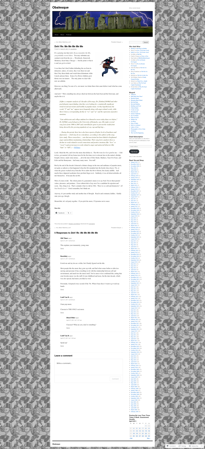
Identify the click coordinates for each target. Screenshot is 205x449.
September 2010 (135, 352)
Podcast (68, 35)
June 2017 (133, 200)
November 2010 (135, 348)
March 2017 (134, 202)
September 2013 (135, 283)
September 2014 (135, 260)
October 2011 (134, 327)
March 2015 (134, 248)
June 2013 (133, 289)
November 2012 (135, 302)
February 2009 (134, 388)
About (62, 35)
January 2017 (134, 206)
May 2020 (133, 168)
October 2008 (134, 396)
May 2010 (133, 360)
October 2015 (134, 235)
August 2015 (134, 239)
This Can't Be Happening (137, 133)
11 (134, 431)
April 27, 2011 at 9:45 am (67, 259)
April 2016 (133, 223)
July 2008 (133, 402)
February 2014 (134, 273)
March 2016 (134, 225)
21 (143, 433)
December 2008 (135, 392)
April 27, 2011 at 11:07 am (74, 320)
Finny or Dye (144, 56)
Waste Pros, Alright (142, 81)
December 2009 (135, 369)
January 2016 (134, 229)
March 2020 (134, 172)
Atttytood (133, 94)
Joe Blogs (133, 121)
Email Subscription (136, 137)
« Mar (131, 438)
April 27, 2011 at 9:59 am (67, 300)
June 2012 (133, 312)
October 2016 (134, 212)
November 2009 (135, 371)
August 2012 (134, 308)
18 (134, 433)
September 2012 (135, 306)
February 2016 (134, 227)
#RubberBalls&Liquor (144, 58)
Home (56, 35)
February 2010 (134, 365)
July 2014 (133, 264)
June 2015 (133, 243)
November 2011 (135, 325)
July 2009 (133, 379)
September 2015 (135, 237)
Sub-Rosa (133, 131)
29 (146, 436)
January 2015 (134, 252)
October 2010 (134, 350)
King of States (134, 123)
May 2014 (133, 268)
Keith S (133, 52)
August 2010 (134, 354)
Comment (115, 379)
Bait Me (139, 54)
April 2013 (133, 292)
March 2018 (134, 185)
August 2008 (134, 400)
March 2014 (134, 271)
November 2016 (135, 210)
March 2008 (134, 409)
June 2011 (133, 335)
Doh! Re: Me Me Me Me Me (68, 46)
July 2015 (133, 241)
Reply (62, 248)
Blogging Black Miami (136, 100)
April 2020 (133, 170)
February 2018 (134, 187)
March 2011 (134, 340)
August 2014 (134, 262)
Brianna (133, 48)
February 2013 (134, 296)
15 (146, 431)
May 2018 (133, 183)
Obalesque (60, 7)
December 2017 (135, 191)
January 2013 (134, 298)
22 (146, 433)
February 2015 (134, 250)
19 (137, 433)
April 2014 (133, 269)
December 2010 (135, 346)
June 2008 (133, 404)
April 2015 (133, 246)
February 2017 (134, 204)
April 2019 (133, 174)
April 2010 (133, 361)
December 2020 (135, 164)
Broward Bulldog (135, 104)
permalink (92, 224)
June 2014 (133, 266)
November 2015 (135, 233)
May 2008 (133, 406)
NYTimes (77, 147)
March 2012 (134, 317)
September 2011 (135, 329)
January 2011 (134, 344)
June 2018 (133, 181)
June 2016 (133, 220)
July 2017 (133, 198)
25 (134, 436)
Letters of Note (134, 127)
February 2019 (134, 175)
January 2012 (134, 321)
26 (137, 436)
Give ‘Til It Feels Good (143, 50)
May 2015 (133, 244)
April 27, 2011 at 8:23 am (67, 241)
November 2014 (135, 256)
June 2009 (133, 381)
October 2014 (134, 258)
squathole (74, 49)
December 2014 (135, 254)
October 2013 (134, 281)
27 (140, 436)
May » (149, 438)
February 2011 (134, 342)
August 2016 (134, 216)
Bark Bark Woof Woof (136, 96)
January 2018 (134, 189)
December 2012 (135, 300)
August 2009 (134, 377)
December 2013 (135, 277)
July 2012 (133, 310)
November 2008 (135, 394)
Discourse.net (134, 112)
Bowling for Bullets (142, 48)
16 (149, 431)
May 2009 (133, 383)
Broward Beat (134, 102)
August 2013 (134, 285)
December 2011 (135, 323)
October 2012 (134, 304)
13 (140, 431)
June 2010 (133, 358)
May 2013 (133, 291)
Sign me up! (134, 151)
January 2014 (134, 275)
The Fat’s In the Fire (142, 75)
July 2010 (133, 356)
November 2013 (135, 279)
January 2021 (134, 162)
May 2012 (133, 314)
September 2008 (135, 398)
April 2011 (133, 338)
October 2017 (134, 193)
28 (143, 436)
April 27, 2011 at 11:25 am (68, 338)
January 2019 (134, 177)
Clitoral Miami (134, 108)
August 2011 (134, 331)
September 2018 (135, 179)
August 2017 (134, 197)
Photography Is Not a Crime (138, 129)
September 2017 (135, 195)
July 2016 (133, 218)
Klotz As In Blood (135, 125)
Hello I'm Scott (134, 117)
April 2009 (133, 384)
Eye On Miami (134, 115)
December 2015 (135, 231)
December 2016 (135, 208)
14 (143, 431)
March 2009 (134, 386)
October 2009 (134, 373)
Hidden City (134, 119)
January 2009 (134, 390)
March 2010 (134, 363)
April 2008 (133, 408)
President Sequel (117, 42)
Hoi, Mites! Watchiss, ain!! (62, 42)
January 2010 (134, 367)
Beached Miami (135, 98)
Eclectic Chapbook (135, 113)
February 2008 (134, 411)
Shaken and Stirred (74, 224)
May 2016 (133, 221)
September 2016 (135, 214)
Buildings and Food (136, 106)
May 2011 (133, 337)
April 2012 (133, 315)
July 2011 (133, 333)
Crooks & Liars (135, 110)
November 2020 (135, 166)
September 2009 (135, 375)
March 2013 (134, 294)
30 (149, 436)
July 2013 (133, 287)
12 (137, 431)
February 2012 (134, 319)
